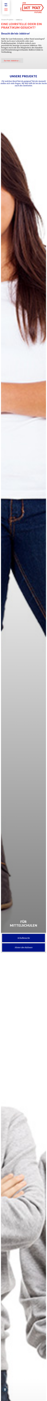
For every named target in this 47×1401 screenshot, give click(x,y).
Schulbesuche (23, 938)
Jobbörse (19, 20)
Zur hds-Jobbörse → (12, 60)
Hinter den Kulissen (23, 947)
